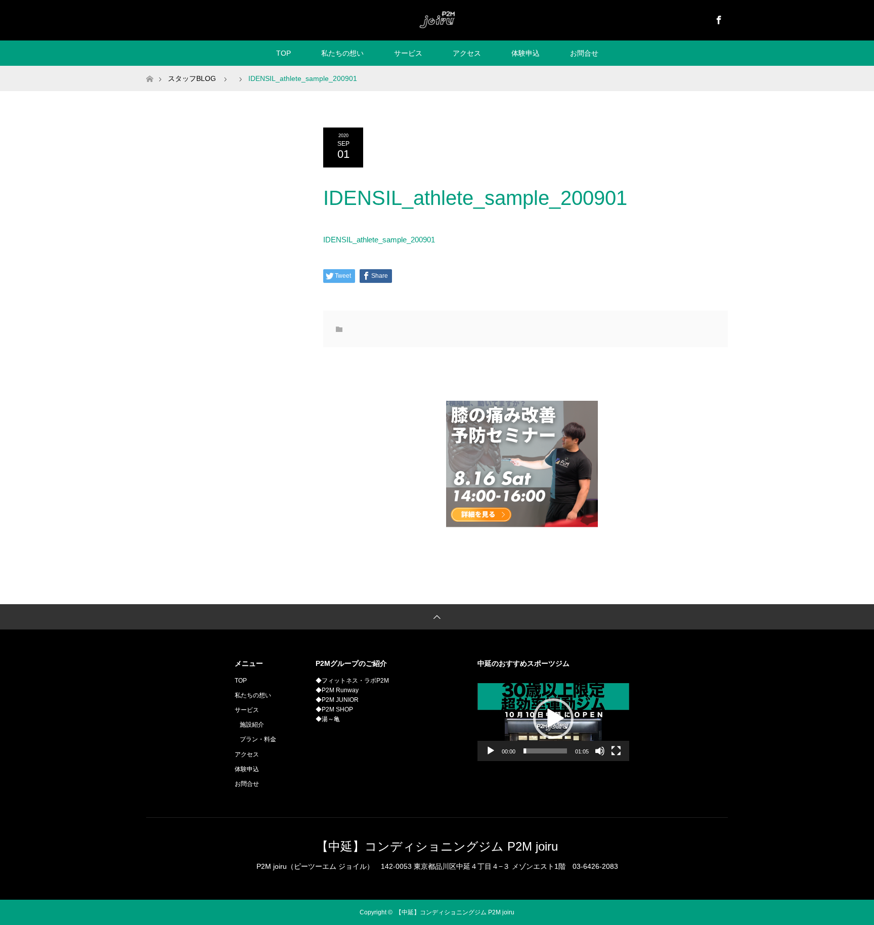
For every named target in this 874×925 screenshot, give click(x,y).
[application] (553, 718)
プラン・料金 (258, 739)
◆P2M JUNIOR (337, 699)
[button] (553, 718)
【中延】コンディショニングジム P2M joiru (437, 846)
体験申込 (525, 53)
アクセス (467, 53)
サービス (408, 53)
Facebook (717, 18)
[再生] (491, 751)
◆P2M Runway (337, 690)
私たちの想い (342, 53)
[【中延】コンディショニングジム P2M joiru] (437, 20)
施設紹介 (252, 724)
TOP (283, 53)
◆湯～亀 (328, 719)
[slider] (545, 750)
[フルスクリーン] (616, 751)
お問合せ (584, 53)
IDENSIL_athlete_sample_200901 (379, 239)
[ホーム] (149, 69)
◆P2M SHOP (334, 709)
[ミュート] (600, 751)
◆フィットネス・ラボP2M (352, 680)
